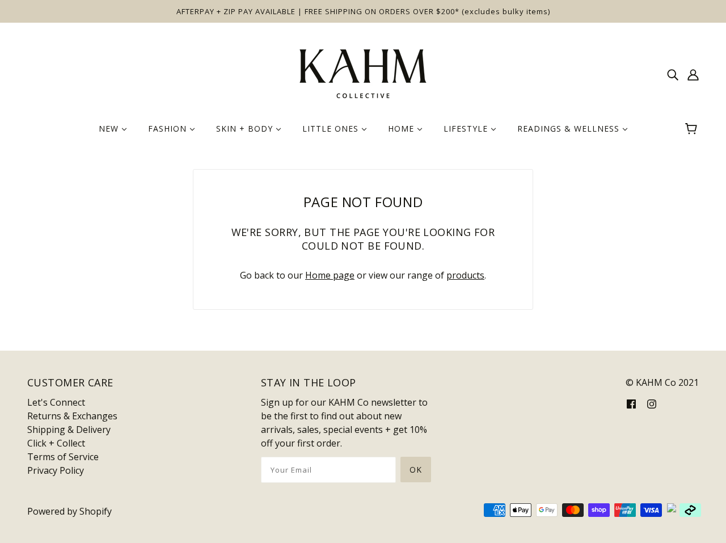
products (465, 275)
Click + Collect (56, 443)
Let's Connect (56, 402)
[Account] (693, 73)
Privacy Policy (55, 470)
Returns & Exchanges (72, 416)
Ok (416, 469)
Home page (329, 275)
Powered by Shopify (69, 511)
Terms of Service (63, 457)
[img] (672, 73)
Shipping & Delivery (69, 429)
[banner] (363, 72)
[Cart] (693, 128)
